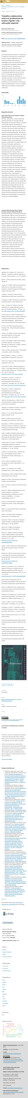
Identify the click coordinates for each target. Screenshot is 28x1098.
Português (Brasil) (7, 956)
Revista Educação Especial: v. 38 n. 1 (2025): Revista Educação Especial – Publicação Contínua (15, 808)
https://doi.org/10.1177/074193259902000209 (13, 576)
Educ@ (4, 989)
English (4, 949)
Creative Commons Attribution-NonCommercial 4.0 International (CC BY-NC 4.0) (12, 720)
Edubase (4, 994)
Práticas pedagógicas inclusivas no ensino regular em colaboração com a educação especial (15, 814)
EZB (3, 996)
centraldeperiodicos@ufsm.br (15, 1088)
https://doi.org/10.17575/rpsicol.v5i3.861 (12, 374)
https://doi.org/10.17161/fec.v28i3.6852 (14, 311)
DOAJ (3, 980)
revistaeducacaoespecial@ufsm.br (12, 1053)
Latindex (4, 1001)
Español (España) (6, 952)
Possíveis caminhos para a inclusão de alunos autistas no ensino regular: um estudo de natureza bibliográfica (15, 826)
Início (3, 5)
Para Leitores (5, 966)
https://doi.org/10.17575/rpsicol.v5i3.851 (15, 385)
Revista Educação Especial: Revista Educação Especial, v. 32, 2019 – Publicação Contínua (14, 847)
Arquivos (8, 5)
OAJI (3, 987)
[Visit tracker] (3, 1015)
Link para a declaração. (7, 759)
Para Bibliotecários (6, 970)
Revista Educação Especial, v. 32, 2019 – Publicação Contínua (13, 7)
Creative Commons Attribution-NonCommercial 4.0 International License (13, 1060)
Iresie (3, 998)
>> (6, 899)
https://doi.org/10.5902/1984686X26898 (14, 38)
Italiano (4, 954)
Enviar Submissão (7, 922)
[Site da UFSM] (8, 916)
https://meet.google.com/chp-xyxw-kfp (13, 1092)
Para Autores (5, 968)
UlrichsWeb (5, 1003)
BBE (3, 991)
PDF (5, 685)
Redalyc (4, 982)
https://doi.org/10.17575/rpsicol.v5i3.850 (15, 396)
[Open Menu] (1, 1)
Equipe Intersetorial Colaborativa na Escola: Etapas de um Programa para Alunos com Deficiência (15, 889)
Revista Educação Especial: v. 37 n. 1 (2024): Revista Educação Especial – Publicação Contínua (15, 781)
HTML (11, 685)
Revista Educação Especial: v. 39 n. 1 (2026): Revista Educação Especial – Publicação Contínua (15, 796)
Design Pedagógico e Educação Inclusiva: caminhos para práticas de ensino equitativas (15, 879)
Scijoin (4, 1005)
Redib (3, 984)
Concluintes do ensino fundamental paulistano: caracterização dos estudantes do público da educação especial (15, 856)
